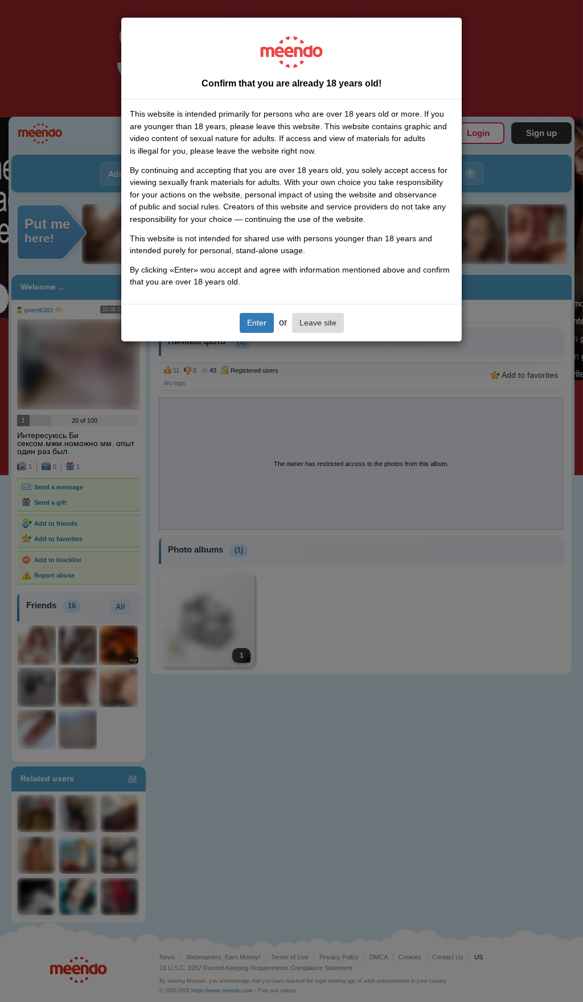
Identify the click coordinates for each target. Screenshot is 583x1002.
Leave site (317, 322)
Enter (256, 322)
